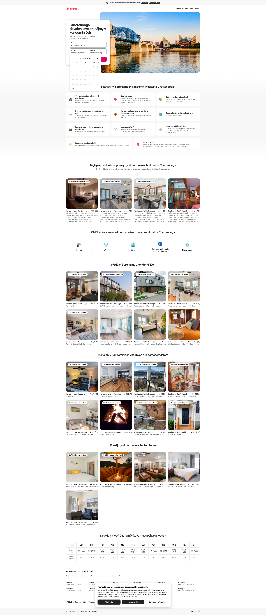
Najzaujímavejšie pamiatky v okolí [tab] (108, 576)
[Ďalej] (137, 174)
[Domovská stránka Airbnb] (71, 8)
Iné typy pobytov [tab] (88, 576)
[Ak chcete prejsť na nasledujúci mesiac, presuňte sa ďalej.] (97, 58)
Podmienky (93, 611)
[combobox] (88, 45)
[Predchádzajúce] (129, 174)
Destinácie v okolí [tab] (72, 576)
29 (93, 84)
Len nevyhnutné (133, 602)
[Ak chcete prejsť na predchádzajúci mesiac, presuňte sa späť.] (73, 58)
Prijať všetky (109, 602)
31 (73, 88)
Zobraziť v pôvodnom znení (150, 3)
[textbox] (78, 52)
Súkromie (84, 611)
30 (97, 84)
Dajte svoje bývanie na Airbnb (187, 9)
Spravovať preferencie (157, 602)
